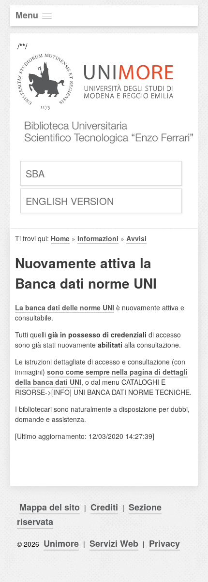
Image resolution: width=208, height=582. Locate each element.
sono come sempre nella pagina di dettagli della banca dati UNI (101, 377)
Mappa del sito (49, 507)
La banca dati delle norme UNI (64, 307)
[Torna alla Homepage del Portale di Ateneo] (95, 109)
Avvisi (136, 238)
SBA (35, 173)
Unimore (61, 543)
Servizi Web (113, 543)
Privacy (164, 543)
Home (60, 238)
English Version (70, 201)
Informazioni (98, 238)
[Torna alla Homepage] (106, 152)
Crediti (104, 507)
